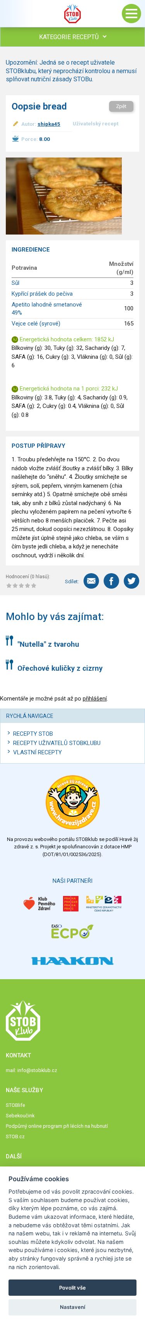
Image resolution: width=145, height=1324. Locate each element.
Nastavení (72, 1307)
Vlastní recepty (37, 752)
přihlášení (95, 698)
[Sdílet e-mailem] (91, 581)
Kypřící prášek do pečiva (42, 293)
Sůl (15, 282)
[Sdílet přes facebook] (111, 581)
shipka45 (49, 124)
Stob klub (72, 13)
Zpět (121, 106)
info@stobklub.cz (37, 1070)
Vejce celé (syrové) (36, 323)
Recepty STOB (33, 733)
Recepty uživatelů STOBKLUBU (57, 743)
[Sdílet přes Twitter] (131, 581)
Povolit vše (72, 1288)
